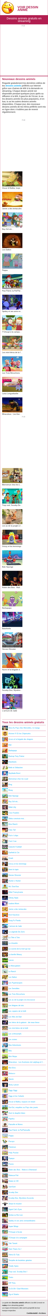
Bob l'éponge (13, 796)
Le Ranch (12, 971)
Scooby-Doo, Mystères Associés (21, 1198)
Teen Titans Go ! (15, 1249)
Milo (10, 1051)
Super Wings (13, 1226)
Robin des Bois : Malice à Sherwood (23, 1170)
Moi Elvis (12, 1068)
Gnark (11, 858)
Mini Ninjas (13, 1056)
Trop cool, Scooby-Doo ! (18, 1272)
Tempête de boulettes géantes (20, 1260)
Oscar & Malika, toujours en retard (22, 1102)
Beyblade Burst (14, 773)
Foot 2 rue (12, 841)
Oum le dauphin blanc (17, 1113)
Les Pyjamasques (15, 983)
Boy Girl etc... (14, 802)
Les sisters (13, 1039)
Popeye (11, 1158)
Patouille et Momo (16, 1124)
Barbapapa (13, 751)
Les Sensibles (14, 988)
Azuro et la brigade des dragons (21, 739)
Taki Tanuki (13, 1243)
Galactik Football (15, 847)
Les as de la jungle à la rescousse (22, 1000)
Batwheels (13, 762)
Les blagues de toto (16, 1005)
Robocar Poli (13, 1175)
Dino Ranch (13, 824)
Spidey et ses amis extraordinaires (22, 1221)
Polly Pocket (13, 1153)
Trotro (11, 1277)
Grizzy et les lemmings (17, 864)
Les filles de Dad (15, 1017)
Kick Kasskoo (14, 915)
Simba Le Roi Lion (16, 1215)
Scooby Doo (13, 1192)
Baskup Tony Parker (16, 756)
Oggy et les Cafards (16, 1096)
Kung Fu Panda (15, 920)
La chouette (13, 943)
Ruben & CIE (14, 1181)
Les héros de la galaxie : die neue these (24, 1022)
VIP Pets (12, 1283)
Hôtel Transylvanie (16, 892)
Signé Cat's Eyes (15, 1209)
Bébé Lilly (12, 807)
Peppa (11, 1136)
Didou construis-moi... (17, 819)
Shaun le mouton (15, 1204)
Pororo (11, 1164)
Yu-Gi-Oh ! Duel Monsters (18, 1289)
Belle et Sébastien (16, 768)
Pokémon (12, 1147)
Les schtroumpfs (15, 1034)
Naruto (11, 1079)
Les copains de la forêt (17, 1011)
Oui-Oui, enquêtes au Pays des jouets (23, 1107)
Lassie (11, 960)
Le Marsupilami (14, 966)
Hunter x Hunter (15, 881)
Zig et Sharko (14, 1294)
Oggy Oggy (13, 1090)
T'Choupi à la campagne (18, 1238)
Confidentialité (32, 1313)
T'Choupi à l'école (15, 1232)
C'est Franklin (14, 813)
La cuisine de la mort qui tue (19, 949)
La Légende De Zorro (17, 932)
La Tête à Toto (14, 937)
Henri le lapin (14, 869)
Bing (10, 785)
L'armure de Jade (15, 926)
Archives (42, 1313)
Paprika (11, 1119)
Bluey (11, 790)
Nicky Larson (14, 1085)
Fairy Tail (12, 830)
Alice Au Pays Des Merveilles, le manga (24, 728)
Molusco (12, 1073)
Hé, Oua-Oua (14, 886)
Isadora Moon (14, 903)
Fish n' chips (13, 835)
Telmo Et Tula (14, 1255)
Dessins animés (18, 1303)
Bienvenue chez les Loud (18, 779)
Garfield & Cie (14, 852)
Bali (10, 745)
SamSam (12, 1187)
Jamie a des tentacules (18, 909)
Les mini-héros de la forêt (18, 1028)
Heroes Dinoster (15, 875)
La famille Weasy (15, 954)
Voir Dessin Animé (27, 8)
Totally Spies (14, 1266)
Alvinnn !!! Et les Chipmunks (20, 734)
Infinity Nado (13, 898)
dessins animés (13, 86)
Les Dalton (13, 977)
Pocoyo (11, 1141)
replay (4, 1305)
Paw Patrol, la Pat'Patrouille (19, 1130)
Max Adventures (15, 1045)
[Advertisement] (24, 50)
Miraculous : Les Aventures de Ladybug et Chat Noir (27, 1062)
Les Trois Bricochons (17, 994)
